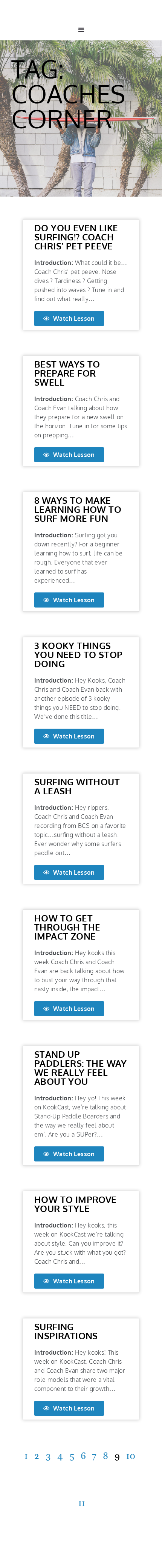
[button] (81, 30)
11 (82, 1503)
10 (131, 1455)
